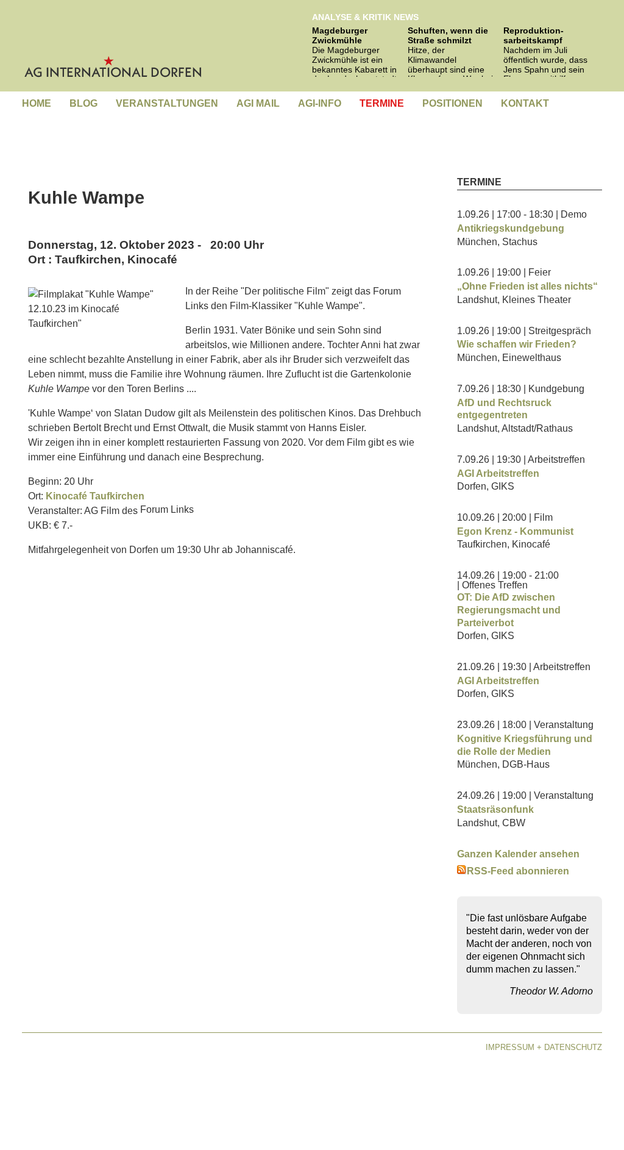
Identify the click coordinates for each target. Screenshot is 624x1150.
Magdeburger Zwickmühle (339, 35)
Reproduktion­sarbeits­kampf (533, 35)
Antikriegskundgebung (510, 228)
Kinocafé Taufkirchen (95, 496)
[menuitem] (36, 104)
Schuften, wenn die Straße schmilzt (448, 35)
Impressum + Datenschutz (544, 1047)
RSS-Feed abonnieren (518, 871)
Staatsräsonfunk (495, 809)
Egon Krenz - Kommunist (515, 531)
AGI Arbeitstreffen (498, 473)
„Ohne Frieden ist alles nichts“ (527, 286)
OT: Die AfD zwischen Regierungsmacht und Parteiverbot (509, 610)
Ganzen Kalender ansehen (518, 854)
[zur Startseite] (113, 42)
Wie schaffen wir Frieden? (516, 344)
